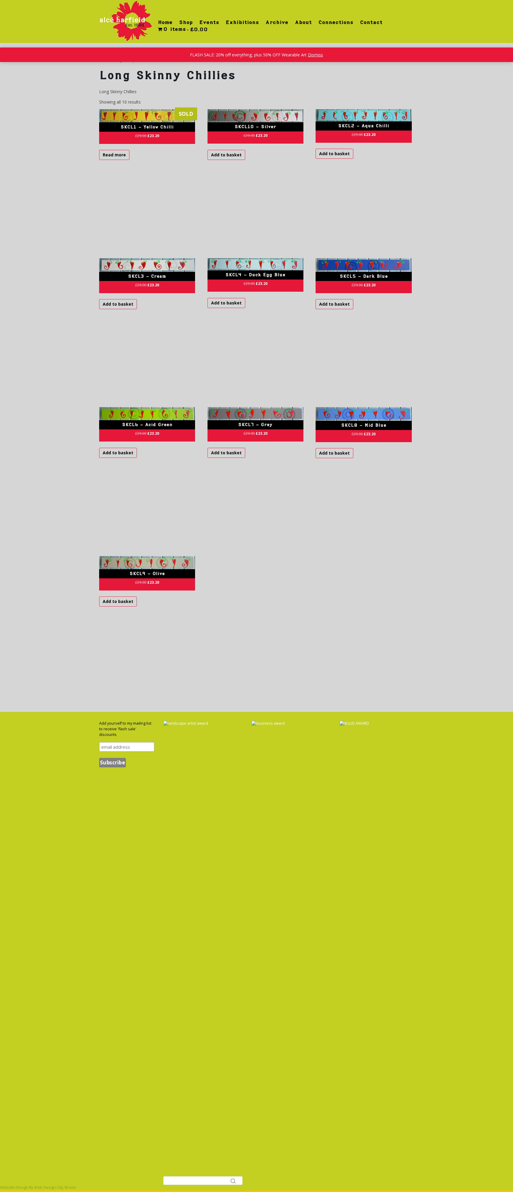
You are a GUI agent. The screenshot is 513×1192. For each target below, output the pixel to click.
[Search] (233, 1180)
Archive (276, 22)
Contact (371, 22)
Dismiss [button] (315, 55)
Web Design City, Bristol (55, 1187)
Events (209, 22)
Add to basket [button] (226, 155)
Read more (114, 155)
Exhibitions (242, 22)
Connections (335, 22)
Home (165, 22)
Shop (186, 22)
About (303, 22)
